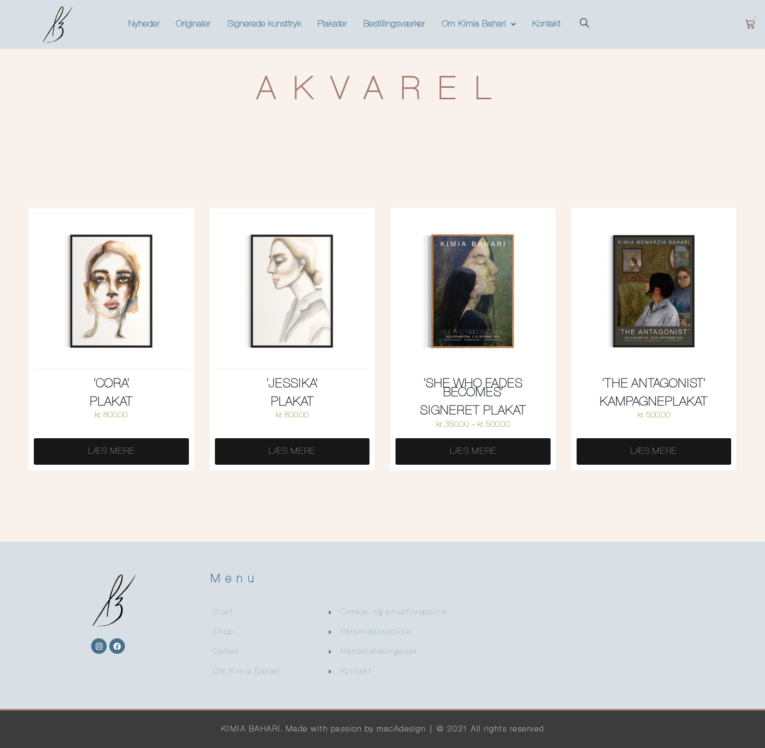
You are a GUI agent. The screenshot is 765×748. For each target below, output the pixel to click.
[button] (479, 24)
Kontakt (546, 24)
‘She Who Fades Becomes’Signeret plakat (473, 397)
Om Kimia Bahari (474, 24)
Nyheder (144, 24)
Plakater (332, 24)
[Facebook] (117, 646)
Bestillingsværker (394, 24)
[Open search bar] (584, 24)
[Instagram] (99, 646)
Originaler (193, 24)
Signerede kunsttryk (264, 24)
